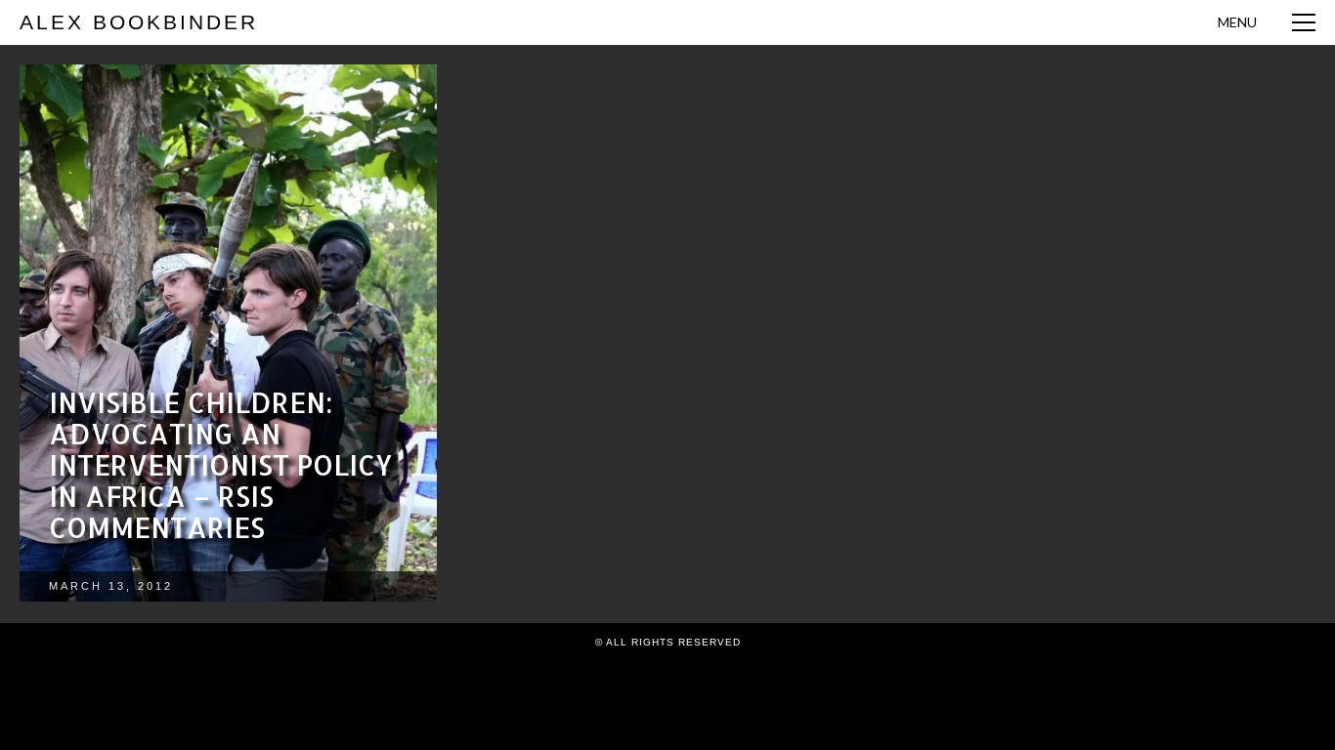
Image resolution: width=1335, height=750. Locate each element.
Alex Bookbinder (139, 22)
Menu (1237, 22)
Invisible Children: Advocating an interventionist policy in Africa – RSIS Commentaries (221, 465)
